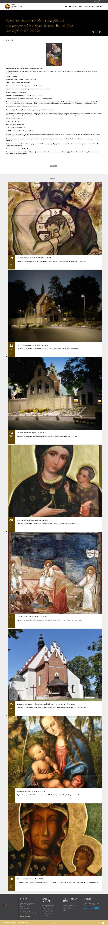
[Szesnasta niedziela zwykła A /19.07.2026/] (55, 752)
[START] (66, 6)
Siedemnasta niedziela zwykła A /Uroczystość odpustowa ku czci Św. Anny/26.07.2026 (46, 704)
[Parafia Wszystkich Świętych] (13, 6)
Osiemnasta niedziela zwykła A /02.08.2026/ (32, 616)
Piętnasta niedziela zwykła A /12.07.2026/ (31, 879)
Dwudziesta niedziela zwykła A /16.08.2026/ (31, 433)
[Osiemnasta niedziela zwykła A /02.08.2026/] (55, 573)
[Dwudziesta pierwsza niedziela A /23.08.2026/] (55, 306)
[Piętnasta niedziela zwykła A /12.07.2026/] (55, 839)
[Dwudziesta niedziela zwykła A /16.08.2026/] (55, 393)
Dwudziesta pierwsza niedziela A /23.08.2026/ (32, 345)
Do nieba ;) (54, 922)
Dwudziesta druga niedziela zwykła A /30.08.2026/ (34, 258)
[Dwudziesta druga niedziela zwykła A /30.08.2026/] (55, 218)
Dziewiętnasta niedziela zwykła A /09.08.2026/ (32, 520)
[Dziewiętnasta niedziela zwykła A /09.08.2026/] (55, 481)
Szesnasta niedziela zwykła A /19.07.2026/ (31, 791)
